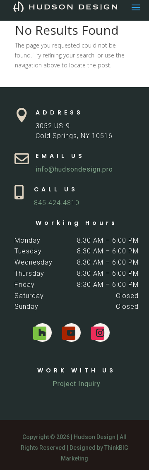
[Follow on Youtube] (68, 333)
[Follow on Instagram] (97, 333)
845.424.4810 (56, 203)
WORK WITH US (76, 370)
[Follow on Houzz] (39, 333)
